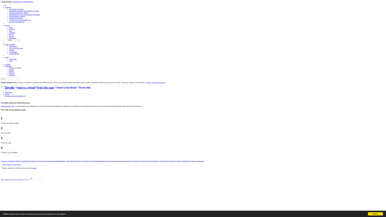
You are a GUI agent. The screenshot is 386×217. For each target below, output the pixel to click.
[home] (44, 87)
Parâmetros (8, 66)
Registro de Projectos (16, 18)
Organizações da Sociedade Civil (15, 96)
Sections (3, 161)
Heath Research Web (7, 106)
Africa (11, 27)
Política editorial (18, 179)
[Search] (1, 81)
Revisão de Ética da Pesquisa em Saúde (83, 161)
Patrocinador (13, 46)
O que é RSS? (16, 164)
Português (12, 75)
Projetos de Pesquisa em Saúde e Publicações (175, 161)
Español (11, 71)
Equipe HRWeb (14, 54)
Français (11, 73)
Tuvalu (9, 87)
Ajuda (7, 57)
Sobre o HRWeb (10, 45)
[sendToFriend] (25, 87)
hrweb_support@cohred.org (156, 82)
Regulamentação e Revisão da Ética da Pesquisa (24, 14)
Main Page (8, 92)
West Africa (12, 38)
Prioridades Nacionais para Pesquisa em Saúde (24, 11)
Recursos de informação (17, 22)
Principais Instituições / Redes (18, 13)
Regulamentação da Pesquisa (105, 161)
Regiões (7, 25)
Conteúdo (8, 7)
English (11, 70)
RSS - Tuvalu (6, 164)
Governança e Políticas (16, 9)
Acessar (7, 64)
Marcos (11, 50)
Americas (12, 29)
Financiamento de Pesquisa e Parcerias (127, 161)
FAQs (11, 61)
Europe (11, 34)
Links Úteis (13, 59)
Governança (13, 52)
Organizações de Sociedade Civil (19, 20)
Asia (10, 31)
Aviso (11, 179)
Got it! (375, 214)
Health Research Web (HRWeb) (23, 2)
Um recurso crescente (16, 48)
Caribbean (12, 33)
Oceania (11, 36)
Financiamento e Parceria (17, 16)
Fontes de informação (197, 161)
